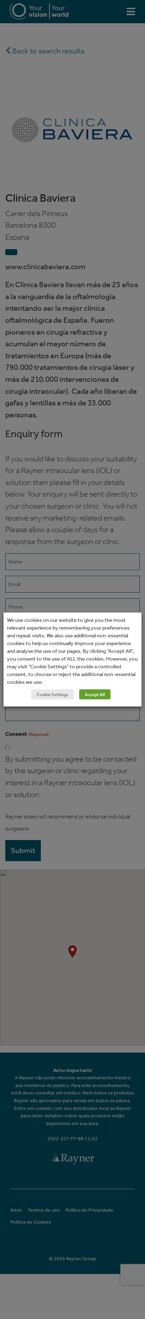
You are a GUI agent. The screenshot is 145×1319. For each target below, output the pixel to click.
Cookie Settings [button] (52, 694)
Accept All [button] (95, 694)
